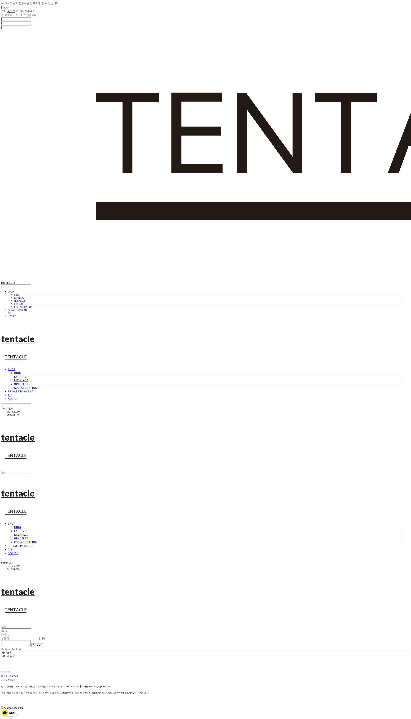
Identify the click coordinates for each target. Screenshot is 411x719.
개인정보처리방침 (9, 676)
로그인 (11, 11)
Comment (37, 645)
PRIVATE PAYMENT (17, 309)
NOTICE (12, 316)
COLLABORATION (23, 306)
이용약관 (5, 671)
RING (17, 294)
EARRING (19, 297)
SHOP (11, 291)
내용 (43, 638)
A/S (9, 313)
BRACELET (19, 303)
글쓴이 (5, 638)
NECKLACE (19, 300)
